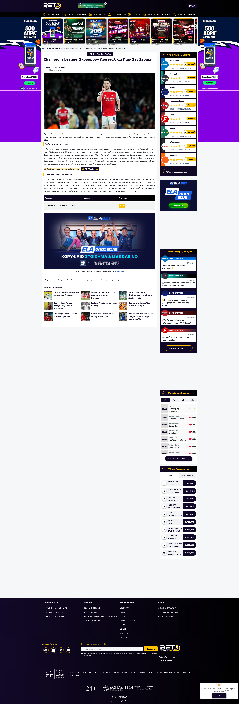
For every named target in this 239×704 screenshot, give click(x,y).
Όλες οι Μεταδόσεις (177, 458)
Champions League (57, 280)
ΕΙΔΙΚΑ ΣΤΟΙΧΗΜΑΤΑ (91, 612)
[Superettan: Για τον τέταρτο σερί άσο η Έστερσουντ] (48, 306)
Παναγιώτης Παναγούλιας (55, 67)
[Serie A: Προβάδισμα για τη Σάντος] (85, 306)
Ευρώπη (107, 280)
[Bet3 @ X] (61, 650)
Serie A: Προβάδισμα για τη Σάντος (104, 304)
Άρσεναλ (120, 280)
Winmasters (175, 142)
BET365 (123, 629)
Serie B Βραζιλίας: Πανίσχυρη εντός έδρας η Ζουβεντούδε (140, 295)
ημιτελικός (81, 280)
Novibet (173, 74)
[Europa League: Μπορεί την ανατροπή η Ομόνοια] (48, 295)
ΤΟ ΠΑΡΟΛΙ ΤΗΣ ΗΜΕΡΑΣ (55, 616)
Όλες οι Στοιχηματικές (176, 171)
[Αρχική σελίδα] (43, 48)
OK (219, 695)
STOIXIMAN (124, 608)
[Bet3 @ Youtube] (68, 650)
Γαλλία (101, 280)
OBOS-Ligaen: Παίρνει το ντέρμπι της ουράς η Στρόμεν (103, 295)
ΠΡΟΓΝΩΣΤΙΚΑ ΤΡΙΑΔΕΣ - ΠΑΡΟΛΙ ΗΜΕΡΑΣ (100, 616)
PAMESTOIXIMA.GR (127, 620)
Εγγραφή (151, 649)
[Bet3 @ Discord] (46, 650)
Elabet (173, 87)
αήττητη (89, 280)
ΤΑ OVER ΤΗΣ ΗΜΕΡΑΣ (54, 612)
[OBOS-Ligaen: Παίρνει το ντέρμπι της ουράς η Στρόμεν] (85, 295)
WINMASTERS (125, 633)
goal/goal (68, 280)
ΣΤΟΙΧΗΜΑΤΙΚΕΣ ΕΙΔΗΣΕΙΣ (168, 612)
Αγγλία (95, 280)
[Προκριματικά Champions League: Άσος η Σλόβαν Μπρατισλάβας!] (123, 316)
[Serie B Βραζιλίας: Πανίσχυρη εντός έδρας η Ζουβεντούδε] (123, 295)
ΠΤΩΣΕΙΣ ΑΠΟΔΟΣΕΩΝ (92, 608)
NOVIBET (123, 612)
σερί (74, 280)
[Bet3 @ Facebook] (53, 650)
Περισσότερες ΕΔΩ (177, 348)
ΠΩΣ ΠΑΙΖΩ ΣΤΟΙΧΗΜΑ (167, 616)
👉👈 (90, 169)
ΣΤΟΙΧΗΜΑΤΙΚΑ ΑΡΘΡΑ (167, 608)
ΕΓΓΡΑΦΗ (192, 6)
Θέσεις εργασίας (165, 660)
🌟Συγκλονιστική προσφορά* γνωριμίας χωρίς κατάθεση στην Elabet (176, 303)
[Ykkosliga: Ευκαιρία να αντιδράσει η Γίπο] (85, 316)
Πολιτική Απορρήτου (167, 657)
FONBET (123, 625)
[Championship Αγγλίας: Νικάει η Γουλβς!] (123, 306)
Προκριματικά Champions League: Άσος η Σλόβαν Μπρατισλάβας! (140, 316)
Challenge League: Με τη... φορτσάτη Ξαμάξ (66, 315)
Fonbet (173, 114)
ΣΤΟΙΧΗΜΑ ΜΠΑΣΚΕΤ (91, 620)
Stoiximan (174, 60)
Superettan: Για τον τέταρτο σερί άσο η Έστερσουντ (63, 306)
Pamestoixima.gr (177, 101)
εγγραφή (119, 271)
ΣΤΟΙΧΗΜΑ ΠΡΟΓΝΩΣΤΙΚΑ (55, 48)
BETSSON (124, 637)
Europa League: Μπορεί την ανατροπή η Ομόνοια (66, 293)
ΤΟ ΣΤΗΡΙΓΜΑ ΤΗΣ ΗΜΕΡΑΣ (74, 48)
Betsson (173, 155)
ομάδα (113, 280)
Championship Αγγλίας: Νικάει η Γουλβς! (139, 304)
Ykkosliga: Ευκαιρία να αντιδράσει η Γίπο (102, 315)
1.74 (122, 205)
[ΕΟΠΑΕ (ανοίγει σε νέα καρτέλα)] (128, 688)
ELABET (123, 616)
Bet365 (173, 128)
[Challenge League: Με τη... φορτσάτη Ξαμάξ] (48, 316)
